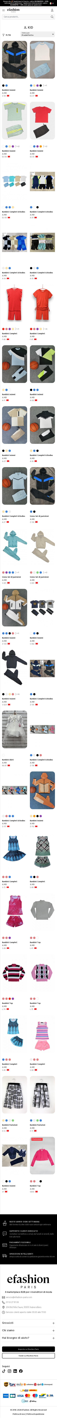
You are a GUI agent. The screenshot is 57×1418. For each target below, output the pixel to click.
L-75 (31, 1009)
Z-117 (4, 826)
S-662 (32, 644)
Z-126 (4, 644)
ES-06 (4, 156)
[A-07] (14, 425)
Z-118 (32, 765)
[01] (14, 1155)
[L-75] (42, 973)
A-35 (31, 278)
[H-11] (42, 1094)
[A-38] (42, 425)
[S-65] (14, 1033)
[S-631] (14, 546)
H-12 (4, 1131)
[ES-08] (14, 181)
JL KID (4, 93)
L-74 (4, 1009)
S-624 (4, 704)
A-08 (32, 400)
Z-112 (32, 826)
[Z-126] (14, 607)
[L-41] (42, 912)
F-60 (4, 339)
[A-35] (42, 242)
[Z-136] (42, 486)
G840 (32, 1191)
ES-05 (32, 156)
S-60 (32, 1070)
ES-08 (4, 217)
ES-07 (32, 96)
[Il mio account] (52, 10)
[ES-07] (42, 59)
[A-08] (42, 364)
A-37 (4, 522)
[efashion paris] (14, 10)
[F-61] (42, 303)
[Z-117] (14, 790)
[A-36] (14, 242)
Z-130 (32, 704)
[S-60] (42, 1033)
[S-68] (42, 851)
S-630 (32, 583)
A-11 (3, 400)
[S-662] (42, 607)
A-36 (4, 278)
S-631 (4, 583)
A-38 (31, 461)
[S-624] (14, 668)
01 (3, 1191)
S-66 (4, 948)
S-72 (4, 887)
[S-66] (14, 912)
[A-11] (14, 364)
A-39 (31, 217)
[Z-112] (42, 790)
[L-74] (14, 973)
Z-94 (4, 96)
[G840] (42, 1155)
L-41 (31, 948)
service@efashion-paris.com (19, 1297)
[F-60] (14, 303)
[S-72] (14, 851)
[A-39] (42, 181)
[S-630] (42, 546)
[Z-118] (42, 729)
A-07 (4, 461)
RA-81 (4, 765)
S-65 (4, 1070)
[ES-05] (42, 120)
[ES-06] (14, 120)
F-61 (31, 339)
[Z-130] (42, 668)
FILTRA (8, 35)
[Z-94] (14, 59)
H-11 (31, 1131)
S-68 (31, 887)
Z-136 (32, 522)
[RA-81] (14, 729)
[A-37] (14, 486)
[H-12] (14, 1094)
